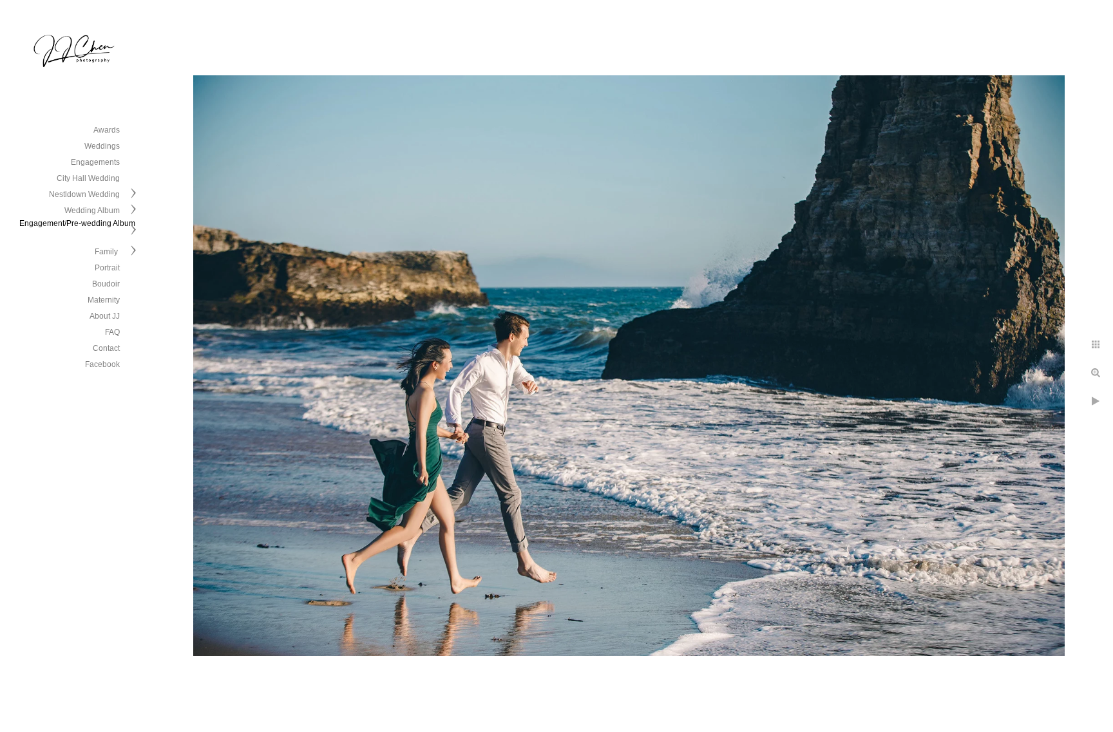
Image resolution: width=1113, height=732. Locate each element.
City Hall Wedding (88, 178)
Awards (106, 130)
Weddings (102, 146)
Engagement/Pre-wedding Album (77, 223)
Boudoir (106, 283)
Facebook (102, 364)
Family (107, 251)
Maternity (104, 300)
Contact (106, 348)
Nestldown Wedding (84, 194)
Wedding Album (92, 210)
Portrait (107, 267)
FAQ (112, 332)
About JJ (105, 316)
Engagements (95, 162)
